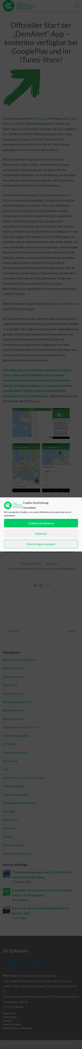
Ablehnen (41, 533)
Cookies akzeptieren (41, 523)
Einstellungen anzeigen (41, 544)
